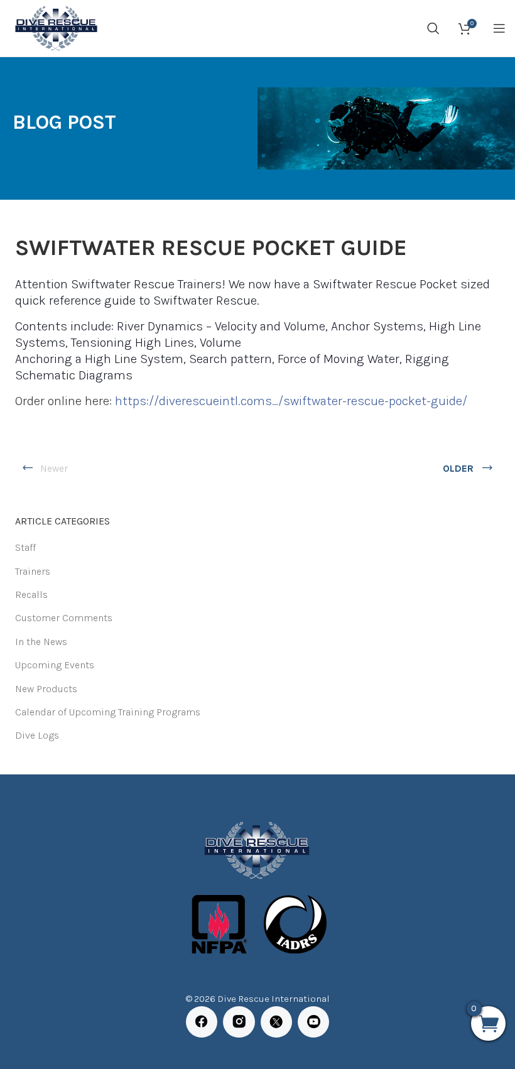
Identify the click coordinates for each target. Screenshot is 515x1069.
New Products (46, 689)
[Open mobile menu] (499, 28)
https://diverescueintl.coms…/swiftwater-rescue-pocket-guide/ (291, 401)
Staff (25, 547)
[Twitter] (276, 1022)
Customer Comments (63, 618)
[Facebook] (201, 1022)
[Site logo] (54, 27)
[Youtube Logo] (313, 1022)
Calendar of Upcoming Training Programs (107, 712)
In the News (41, 642)
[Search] (433, 28)
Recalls (31, 594)
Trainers (32, 571)
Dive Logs (37, 735)
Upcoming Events (54, 665)
